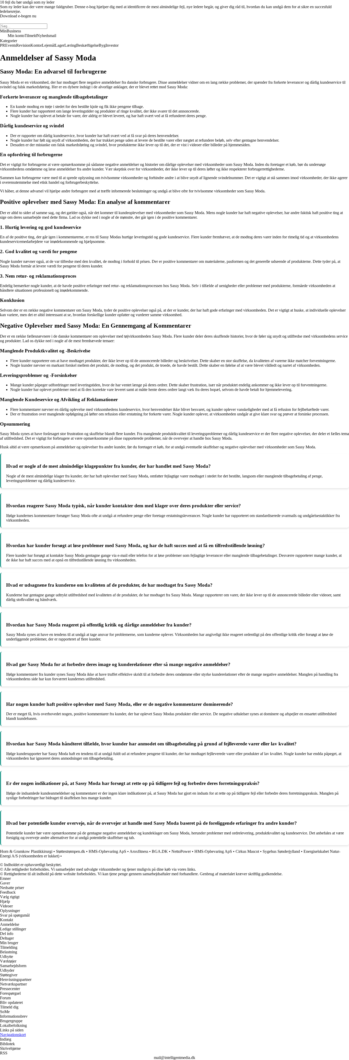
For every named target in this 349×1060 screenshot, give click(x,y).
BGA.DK (160, 851)
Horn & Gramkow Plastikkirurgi (26, 851)
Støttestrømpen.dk (70, 851)
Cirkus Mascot (247, 851)
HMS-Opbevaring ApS (107, 851)
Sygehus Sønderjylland (281, 851)
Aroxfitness (139, 851)
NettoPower (181, 851)
